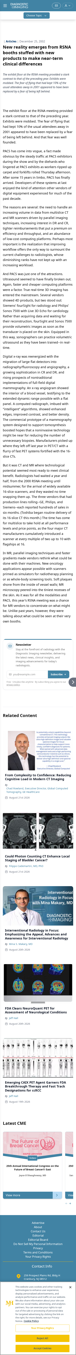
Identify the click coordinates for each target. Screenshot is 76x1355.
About (38, 1227)
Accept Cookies (42, 1348)
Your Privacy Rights (38, 1257)
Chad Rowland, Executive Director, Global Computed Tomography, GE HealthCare (37, 790)
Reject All (42, 1338)
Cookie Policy (31, 1321)
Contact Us (38, 1231)
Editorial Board (38, 1240)
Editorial (38, 1235)
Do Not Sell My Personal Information (38, 1244)
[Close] (70, 1287)
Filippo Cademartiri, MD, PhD (26, 866)
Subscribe (57, 674)
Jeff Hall (13, 1018)
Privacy (38, 1248)
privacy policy (13, 684)
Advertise (38, 1223)
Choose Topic (34, 15)
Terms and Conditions (38, 1252)
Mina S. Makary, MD (21, 944)
